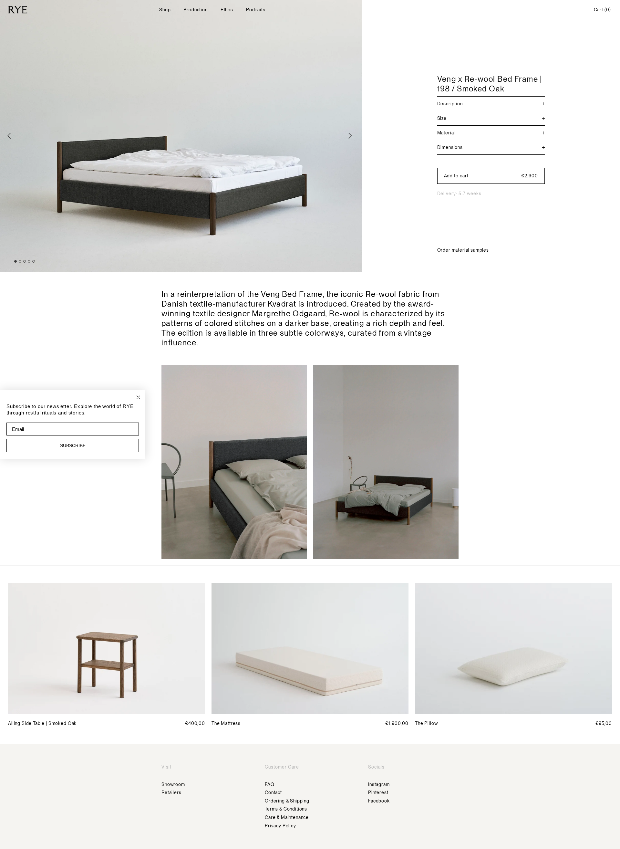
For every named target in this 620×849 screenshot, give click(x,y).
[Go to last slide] (10, 135)
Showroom (173, 784)
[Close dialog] (138, 397)
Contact (273, 792)
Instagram (379, 784)
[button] (491, 176)
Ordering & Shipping (287, 800)
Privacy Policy (280, 825)
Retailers (171, 792)
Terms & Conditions (286, 809)
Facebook (379, 800)
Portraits (255, 9)
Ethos (227, 9)
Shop (164, 9)
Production (195, 9)
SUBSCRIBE (73, 445)
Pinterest (378, 792)
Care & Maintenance (287, 817)
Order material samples (463, 250)
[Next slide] (351, 135)
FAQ (269, 784)
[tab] (15, 261)
